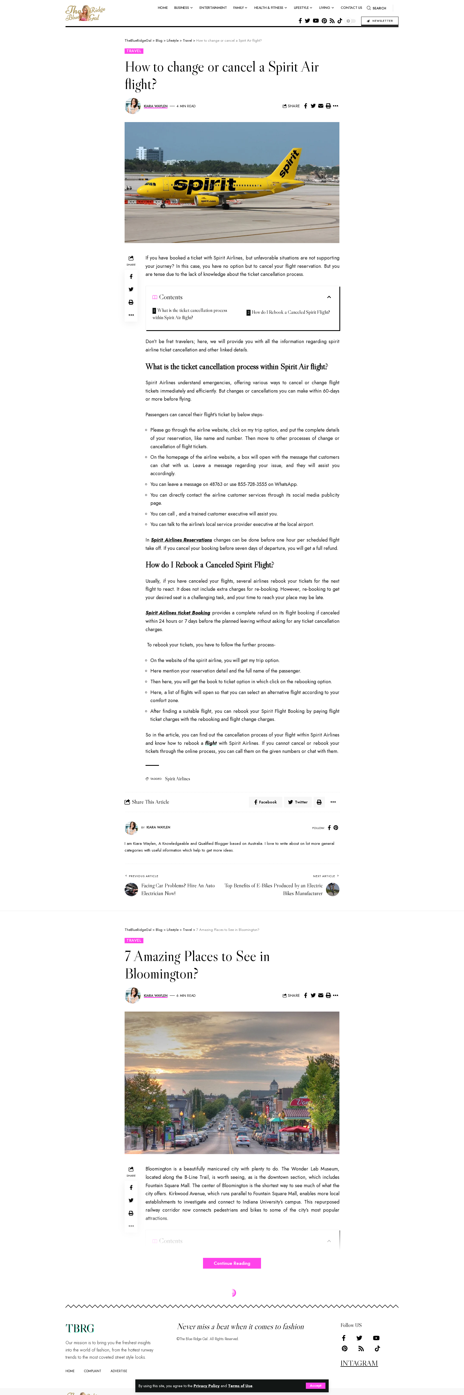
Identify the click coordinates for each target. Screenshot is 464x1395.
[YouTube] (315, 20)
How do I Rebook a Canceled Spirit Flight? (291, 312)
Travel (134, 51)
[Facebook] (300, 20)
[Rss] (332, 20)
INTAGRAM (359, 1363)
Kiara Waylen (156, 106)
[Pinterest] (324, 20)
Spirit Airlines (177, 779)
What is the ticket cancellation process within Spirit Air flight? (190, 314)
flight (211, 743)
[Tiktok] (340, 20)
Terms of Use (240, 1386)
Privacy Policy (207, 1386)
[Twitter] (307, 20)
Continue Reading (232, 1263)
